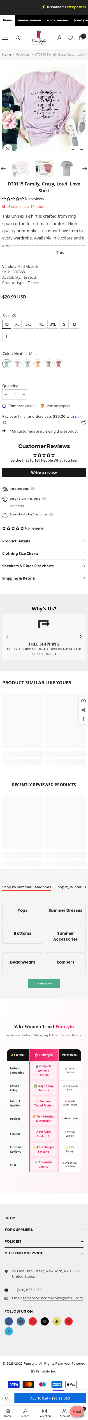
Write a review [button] (44, 472)
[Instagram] (20, 1321)
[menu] (5, 38)
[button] (73, 150)
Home (7, 20)
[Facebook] (9, 1321)
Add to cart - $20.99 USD (50, 1398)
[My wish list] (70, 37)
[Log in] (59, 37)
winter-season (57, 20)
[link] (44, 637)
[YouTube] (68, 1321)
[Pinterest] (32, 1321)
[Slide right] (80, 636)
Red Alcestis (28, 266)
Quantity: (10, 385)
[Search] (18, 38)
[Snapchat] (56, 1321)
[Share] (82, 422)
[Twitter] (9, 1331)
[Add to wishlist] (7, 1398)
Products (23, 54)
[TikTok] (44, 1321)
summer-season (29, 20)
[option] (44, 108)
